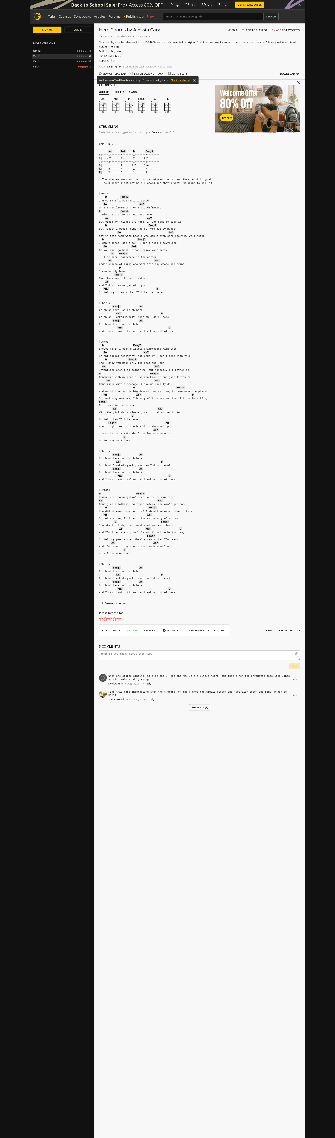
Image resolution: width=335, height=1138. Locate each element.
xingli (110, 66)
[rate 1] (101, 619)
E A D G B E (114, 56)
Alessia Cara (147, 29)
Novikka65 (114, 683)
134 (119, 66)
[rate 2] (105, 619)
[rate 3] (110, 619)
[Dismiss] (299, 5)
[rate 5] (119, 619)
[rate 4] (114, 619)
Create (155, 132)
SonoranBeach (116, 699)
